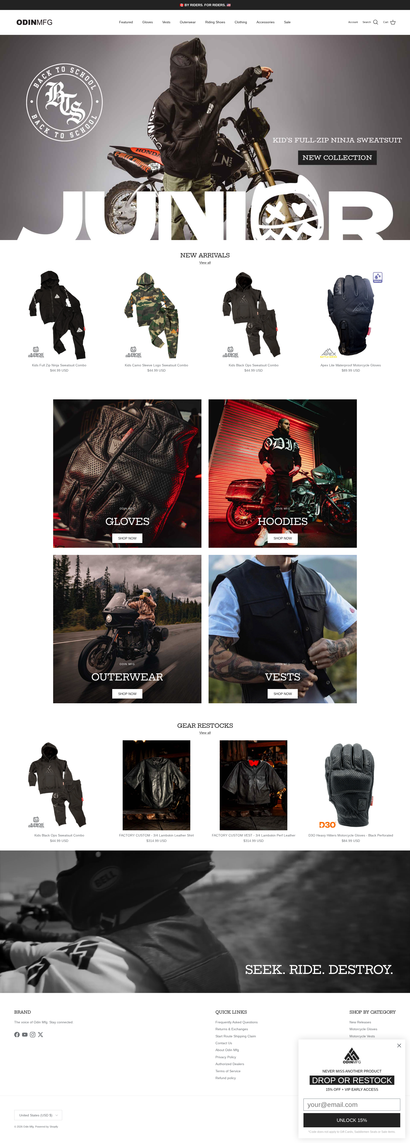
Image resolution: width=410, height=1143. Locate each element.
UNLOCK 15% (352, 1120)
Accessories (265, 22)
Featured (126, 22)
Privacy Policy (225, 1057)
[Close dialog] (399, 1045)
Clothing (241, 22)
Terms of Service (228, 1071)
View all (205, 262)
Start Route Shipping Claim (235, 1036)
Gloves (147, 22)
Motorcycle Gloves (363, 1029)
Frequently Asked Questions (236, 1022)
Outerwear (188, 22)
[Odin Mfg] (34, 22)
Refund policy (225, 1078)
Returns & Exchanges (231, 1029)
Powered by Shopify (46, 1126)
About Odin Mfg (227, 1050)
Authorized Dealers (229, 1064)
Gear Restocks (205, 725)
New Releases (360, 1022)
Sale (287, 22)
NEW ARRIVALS (205, 255)
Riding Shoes (215, 22)
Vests (166, 22)
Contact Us (223, 1043)
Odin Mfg (28, 1126)
